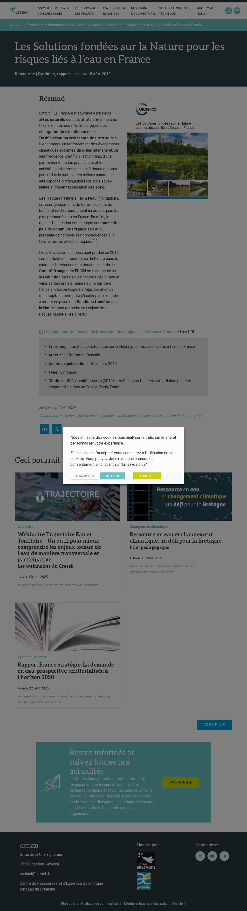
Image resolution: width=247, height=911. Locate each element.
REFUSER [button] (112, 476)
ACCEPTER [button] (147, 476)
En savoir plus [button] (84, 476)
